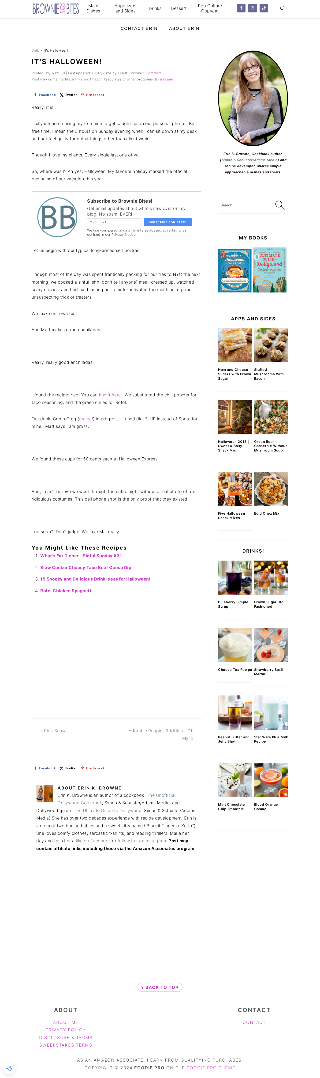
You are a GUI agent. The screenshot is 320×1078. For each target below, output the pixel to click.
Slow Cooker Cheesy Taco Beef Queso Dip (85, 567)
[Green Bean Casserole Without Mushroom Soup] (271, 417)
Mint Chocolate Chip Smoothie (231, 806)
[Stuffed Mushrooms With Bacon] (271, 345)
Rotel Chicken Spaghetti (66, 590)
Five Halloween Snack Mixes (231, 515)
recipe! (86, 418)
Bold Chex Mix (266, 513)
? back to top (160, 987)
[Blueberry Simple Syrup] (235, 578)
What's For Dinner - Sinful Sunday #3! (80, 555)
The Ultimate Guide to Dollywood (108, 810)
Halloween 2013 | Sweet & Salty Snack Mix (233, 446)
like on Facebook (93, 840)
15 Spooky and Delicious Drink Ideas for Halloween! (95, 579)
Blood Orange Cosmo (266, 806)
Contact (254, 1022)
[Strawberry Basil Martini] (271, 645)
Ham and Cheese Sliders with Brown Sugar (234, 374)
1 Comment (152, 73)
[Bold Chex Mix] (271, 489)
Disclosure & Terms (66, 1037)
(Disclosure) (165, 79)
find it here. (110, 394)
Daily (36, 50)
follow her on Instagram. (142, 840)
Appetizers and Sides (126, 8)
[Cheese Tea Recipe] (235, 645)
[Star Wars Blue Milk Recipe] (271, 712)
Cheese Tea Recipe (235, 670)
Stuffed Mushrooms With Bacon (269, 374)
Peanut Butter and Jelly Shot (234, 739)
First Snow (55, 730)
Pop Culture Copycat (210, 8)
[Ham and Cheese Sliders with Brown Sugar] (235, 345)
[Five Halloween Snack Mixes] (235, 489)
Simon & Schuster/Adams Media (250, 160)
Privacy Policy (66, 1029)
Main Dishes (93, 8)
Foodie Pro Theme (211, 1067)
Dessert (179, 8)
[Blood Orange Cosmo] (271, 780)
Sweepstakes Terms (65, 1045)
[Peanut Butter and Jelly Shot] (235, 712)
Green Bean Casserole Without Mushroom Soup (270, 446)
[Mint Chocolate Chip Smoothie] (235, 780)
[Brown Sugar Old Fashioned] (271, 578)
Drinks (155, 8)
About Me (66, 1022)
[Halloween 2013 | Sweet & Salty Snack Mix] (235, 417)
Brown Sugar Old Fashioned (269, 604)
